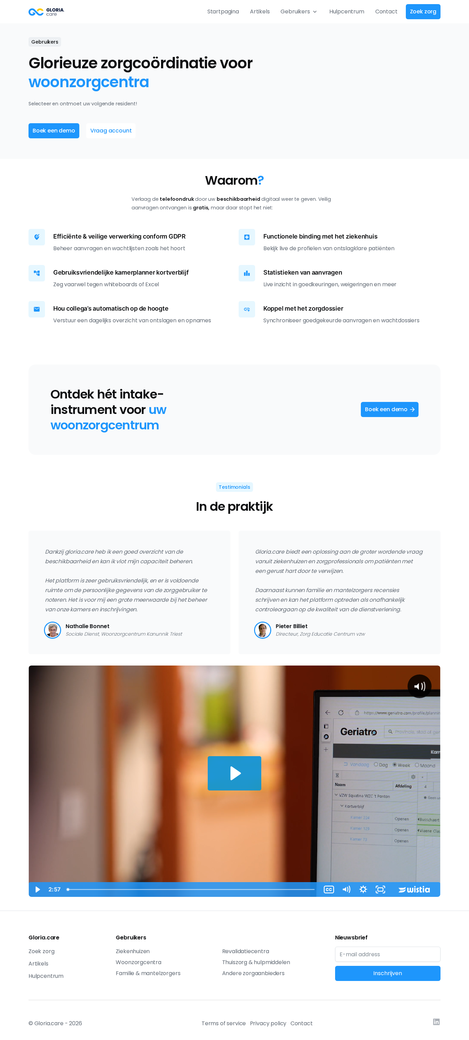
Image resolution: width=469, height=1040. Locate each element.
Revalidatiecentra (245, 951)
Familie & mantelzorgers (148, 973)
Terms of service (224, 1023)
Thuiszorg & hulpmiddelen (256, 962)
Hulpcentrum (346, 11)
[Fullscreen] (380, 889)
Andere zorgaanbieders (253, 973)
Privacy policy (268, 1023)
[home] (46, 11)
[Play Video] (37, 889)
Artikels (260, 11)
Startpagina (223, 11)
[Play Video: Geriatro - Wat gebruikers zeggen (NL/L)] (234, 773)
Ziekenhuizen (133, 951)
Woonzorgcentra (138, 962)
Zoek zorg (41, 951)
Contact (386, 11)
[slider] (192, 889)
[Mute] (346, 889)
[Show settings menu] (363, 889)
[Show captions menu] (329, 889)
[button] (299, 11)
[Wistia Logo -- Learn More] (415, 889)
